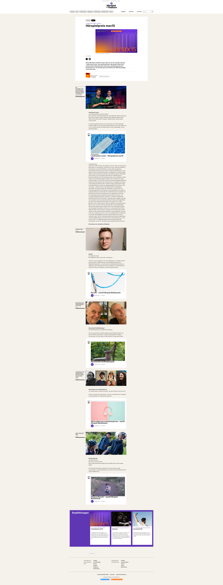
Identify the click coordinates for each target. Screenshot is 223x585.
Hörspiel (72, 11)
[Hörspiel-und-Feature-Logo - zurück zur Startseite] (111, 5)
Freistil (122, 565)
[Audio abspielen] (92, 158)
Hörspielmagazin (124, 562)
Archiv (93, 20)
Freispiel (95, 560)
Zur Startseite (92, 553)
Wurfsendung (97, 11)
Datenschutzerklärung (121, 574)
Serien (111, 11)
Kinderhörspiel (105, 11)
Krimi (77, 11)
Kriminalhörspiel (97, 562)
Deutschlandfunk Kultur (115, 0)
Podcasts (131, 11)
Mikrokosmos (124, 567)
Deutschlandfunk (106, 0)
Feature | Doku (83, 11)
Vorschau (139, 11)
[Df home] (104, 579)
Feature (95, 563)
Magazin (123, 11)
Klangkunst (90, 11)
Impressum (112, 574)
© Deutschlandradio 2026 (102, 574)
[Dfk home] (116, 579)
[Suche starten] (152, 12)
